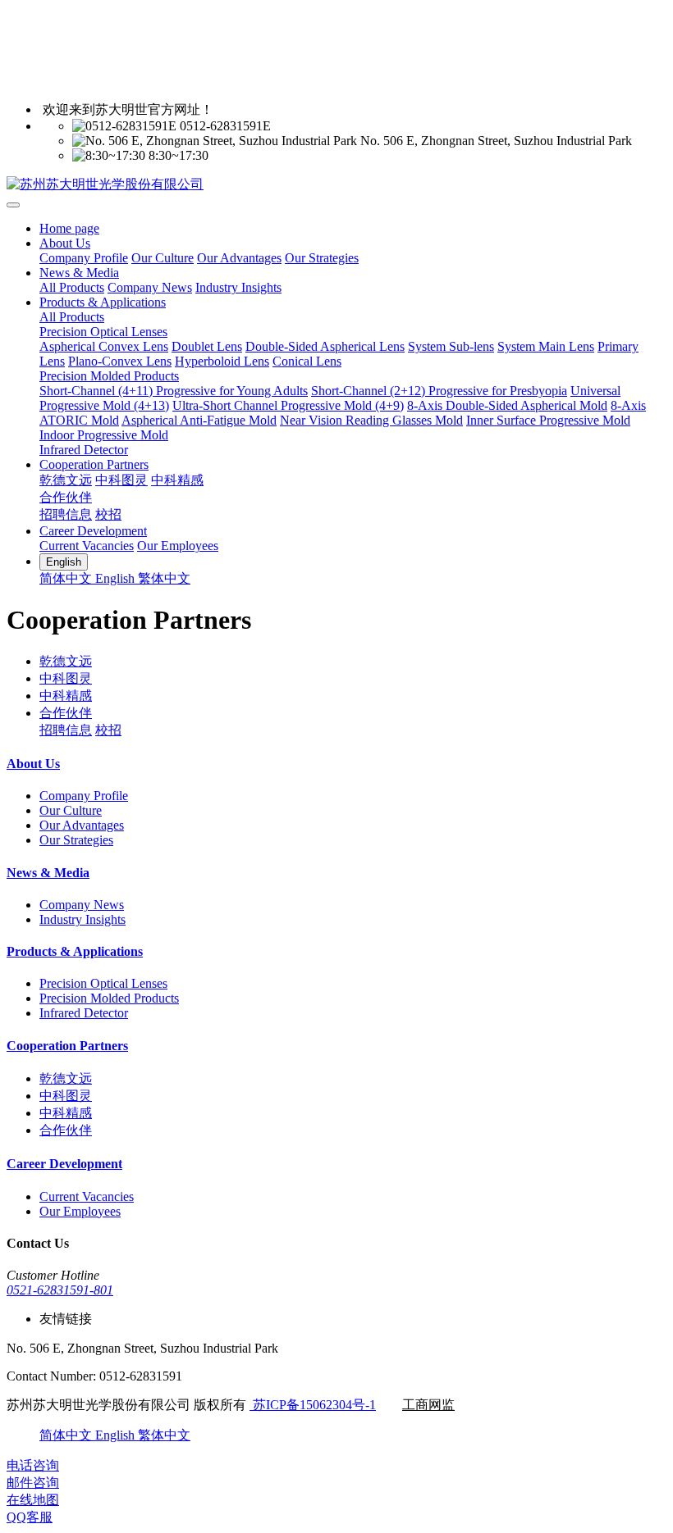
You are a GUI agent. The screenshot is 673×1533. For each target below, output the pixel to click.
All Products (71, 287)
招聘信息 (65, 514)
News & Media (79, 273)
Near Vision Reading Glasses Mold (371, 420)
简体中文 (67, 578)
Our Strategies (322, 258)
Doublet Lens (207, 346)
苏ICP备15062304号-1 (313, 1405)
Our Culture (162, 258)
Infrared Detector (83, 450)
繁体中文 (164, 578)
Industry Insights (238, 287)
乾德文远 (65, 480)
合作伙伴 (65, 497)
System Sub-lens (451, 346)
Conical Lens (306, 361)
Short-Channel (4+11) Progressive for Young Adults (173, 391)
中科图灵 (121, 480)
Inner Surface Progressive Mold (548, 420)
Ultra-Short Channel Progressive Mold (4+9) (288, 405)
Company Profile (83, 258)
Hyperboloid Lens (222, 361)
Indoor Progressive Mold (103, 435)
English (116, 578)
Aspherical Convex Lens (103, 346)
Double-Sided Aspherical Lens (325, 346)
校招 (108, 514)
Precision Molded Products (109, 376)
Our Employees (177, 546)
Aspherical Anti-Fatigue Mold (199, 420)
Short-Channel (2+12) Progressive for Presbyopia (439, 391)
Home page (69, 228)
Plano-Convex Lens (120, 361)
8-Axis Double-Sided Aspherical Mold (507, 405)
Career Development (93, 531)
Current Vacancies (86, 546)
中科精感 (177, 480)
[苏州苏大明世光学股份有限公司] (336, 184)
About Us (64, 243)
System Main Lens (545, 346)
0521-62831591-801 (60, 1290)
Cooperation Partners (94, 464)
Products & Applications (102, 302)
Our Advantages (239, 258)
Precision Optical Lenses (103, 332)
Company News (150, 287)
